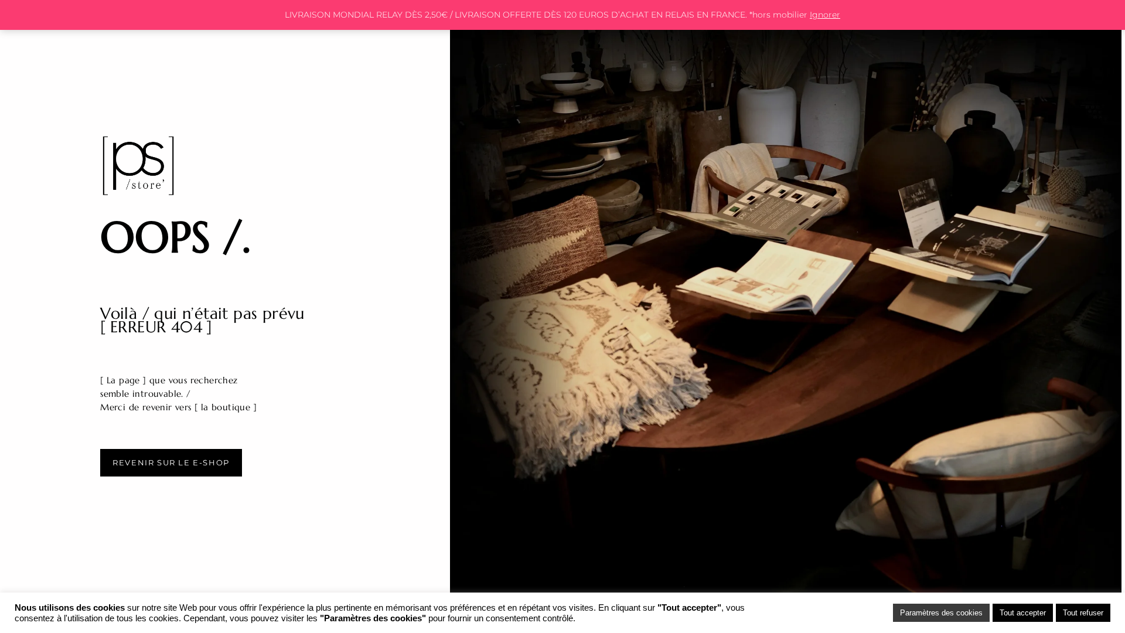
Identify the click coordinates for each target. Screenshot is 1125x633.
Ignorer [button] (825, 14)
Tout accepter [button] (1023, 612)
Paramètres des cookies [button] (941, 612)
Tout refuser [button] (1083, 612)
